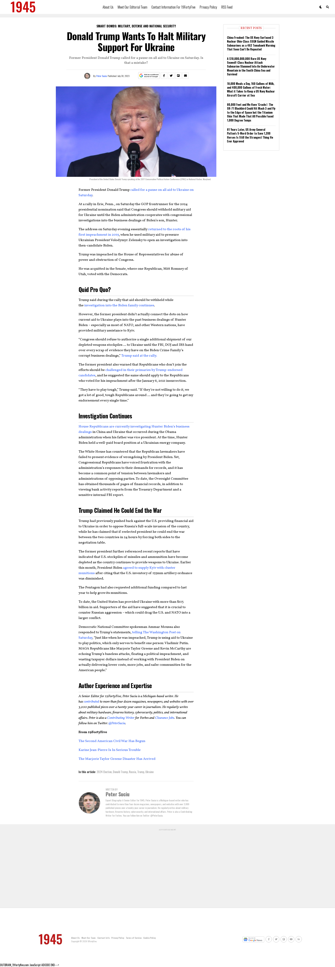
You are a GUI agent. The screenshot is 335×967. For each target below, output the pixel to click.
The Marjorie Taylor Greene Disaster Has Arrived (117, 758)
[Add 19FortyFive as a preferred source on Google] (149, 75)
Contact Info (103, 937)
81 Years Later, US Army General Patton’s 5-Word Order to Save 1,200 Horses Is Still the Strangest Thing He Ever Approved (250, 135)
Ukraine (149, 771)
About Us (108, 7)
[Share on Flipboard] (178, 75)
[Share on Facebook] (164, 75)
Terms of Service (134, 937)
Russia (132, 771)
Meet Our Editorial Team (132, 7)
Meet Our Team (88, 937)
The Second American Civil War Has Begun (112, 741)
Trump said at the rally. (139, 355)
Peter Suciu (101, 76)
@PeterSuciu (117, 723)
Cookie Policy (149, 937)
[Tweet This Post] (171, 75)
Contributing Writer (121, 717)
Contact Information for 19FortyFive (173, 7)
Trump (140, 771)
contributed (91, 701)
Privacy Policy (208, 7)
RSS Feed (226, 7)
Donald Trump (120, 771)
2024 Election (104, 771)
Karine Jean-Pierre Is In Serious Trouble (110, 750)
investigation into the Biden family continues (119, 305)
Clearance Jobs (164, 717)
